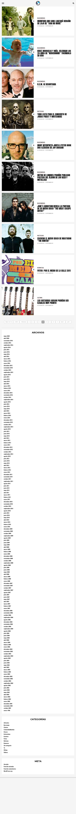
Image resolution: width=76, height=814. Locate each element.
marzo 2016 (7, 359)
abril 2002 (6, 694)
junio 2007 (7, 597)
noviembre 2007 (8, 585)
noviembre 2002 (8, 679)
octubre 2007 (7, 588)
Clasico (6, 727)
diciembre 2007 (8, 583)
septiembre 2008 (8, 563)
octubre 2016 (7, 343)
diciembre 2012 (8, 447)
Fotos (5, 739)
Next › (62, 322)
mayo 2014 (7, 409)
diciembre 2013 (8, 420)
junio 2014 (7, 406)
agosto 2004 (7, 631)
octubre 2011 (7, 479)
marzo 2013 (7, 440)
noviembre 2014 (8, 395)
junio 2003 (7, 663)
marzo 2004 (7, 642)
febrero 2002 (7, 699)
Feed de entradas (9, 766)
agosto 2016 (7, 347)
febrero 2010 (7, 524)
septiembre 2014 (8, 399)
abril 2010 (6, 520)
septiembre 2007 (8, 590)
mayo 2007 (7, 599)
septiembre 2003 (8, 656)
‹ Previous (23, 322)
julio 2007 (6, 595)
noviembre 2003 (8, 651)
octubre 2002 (7, 681)
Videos (6, 752)
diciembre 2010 (8, 502)
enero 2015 (7, 390)
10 (53, 322)
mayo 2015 (7, 381)
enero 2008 (7, 581)
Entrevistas (7, 734)
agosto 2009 (7, 538)
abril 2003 (6, 667)
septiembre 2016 (8, 345)
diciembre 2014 (8, 393)
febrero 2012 (7, 470)
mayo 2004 (7, 638)
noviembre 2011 (8, 477)
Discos (6, 732)
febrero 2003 (7, 672)
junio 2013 (7, 433)
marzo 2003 (7, 670)
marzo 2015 (7, 386)
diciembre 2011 (8, 474)
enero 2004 (7, 647)
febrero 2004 (7, 645)
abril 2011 (6, 493)
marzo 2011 (7, 495)
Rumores (6, 743)
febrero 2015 (7, 388)
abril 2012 (6, 465)
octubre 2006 (7, 615)
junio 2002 (7, 690)
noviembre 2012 (8, 449)
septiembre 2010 (8, 508)
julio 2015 (6, 377)
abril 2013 (6, 438)
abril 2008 (6, 574)
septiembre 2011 (8, 481)
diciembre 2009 (8, 529)
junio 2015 (7, 379)
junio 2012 (7, 461)
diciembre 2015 (8, 365)
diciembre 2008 (8, 556)
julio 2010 (6, 513)
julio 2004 (6, 633)
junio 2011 (7, 488)
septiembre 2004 (8, 629)
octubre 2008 (7, 561)
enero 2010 (7, 527)
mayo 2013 (7, 436)
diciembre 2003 (8, 649)
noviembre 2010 (8, 504)
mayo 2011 (7, 490)
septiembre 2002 (8, 683)
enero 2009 (7, 554)
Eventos (6, 736)
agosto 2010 (7, 511)
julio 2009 (6, 540)
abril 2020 (6, 338)
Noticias (6, 741)
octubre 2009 (7, 533)
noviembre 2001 (8, 706)
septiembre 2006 (8, 617)
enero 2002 (7, 701)
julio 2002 (6, 688)
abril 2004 (6, 640)
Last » (68, 322)
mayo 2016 (7, 354)
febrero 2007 (7, 606)
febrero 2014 (7, 415)
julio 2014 (6, 404)
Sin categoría (7, 745)
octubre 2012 (7, 452)
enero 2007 (7, 608)
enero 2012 (7, 472)
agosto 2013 (7, 429)
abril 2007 (6, 601)
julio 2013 (6, 431)
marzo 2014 (7, 413)
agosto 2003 (7, 658)
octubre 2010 (7, 506)
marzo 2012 (7, 468)
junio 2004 (7, 635)
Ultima (5, 750)
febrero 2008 (7, 579)
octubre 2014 (7, 397)
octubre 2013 (7, 424)
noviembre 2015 (8, 368)
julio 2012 (6, 458)
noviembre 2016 (8, 340)
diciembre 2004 (8, 622)
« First (16, 322)
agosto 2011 (7, 483)
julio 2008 (6, 567)
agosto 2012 (7, 456)
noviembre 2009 (8, 531)
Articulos (6, 723)
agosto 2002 (7, 685)
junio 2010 (7, 515)
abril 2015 (6, 384)
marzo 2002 (7, 697)
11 (57, 322)
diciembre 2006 (8, 610)
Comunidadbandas (9, 730)
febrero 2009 (7, 551)
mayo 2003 (7, 665)
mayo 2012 (7, 463)
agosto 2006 (7, 620)
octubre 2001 (7, 708)
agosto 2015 (7, 375)
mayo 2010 (7, 517)
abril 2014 (6, 411)
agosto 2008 (7, 565)
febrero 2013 (7, 443)
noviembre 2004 (8, 624)
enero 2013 (7, 445)
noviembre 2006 (8, 613)
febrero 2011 (7, 497)
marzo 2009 (7, 549)
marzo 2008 (7, 576)
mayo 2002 (7, 692)
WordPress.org (8, 771)
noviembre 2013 (8, 422)
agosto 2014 (7, 402)
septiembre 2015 (8, 372)
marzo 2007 (7, 604)
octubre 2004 (7, 626)
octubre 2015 (7, 370)
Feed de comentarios (10, 769)
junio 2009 (7, 542)
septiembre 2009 (8, 536)
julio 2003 (6, 660)
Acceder (6, 764)
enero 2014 (7, 418)
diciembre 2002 (8, 676)
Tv (4, 748)
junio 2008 (7, 570)
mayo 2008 (7, 572)
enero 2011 (7, 499)
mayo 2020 (7, 336)
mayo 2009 (7, 545)
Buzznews (6, 725)
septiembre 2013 (8, 427)
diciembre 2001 (8, 704)
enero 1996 (7, 710)
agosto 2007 (7, 592)
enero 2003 (7, 674)
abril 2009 (6, 547)
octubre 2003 (7, 654)
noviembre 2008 (8, 558)
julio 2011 (6, 486)
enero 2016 (7, 363)
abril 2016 (6, 356)
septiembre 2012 (8, 454)
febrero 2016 (7, 361)
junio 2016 (7, 352)
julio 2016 (6, 350)
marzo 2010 (7, 522)
